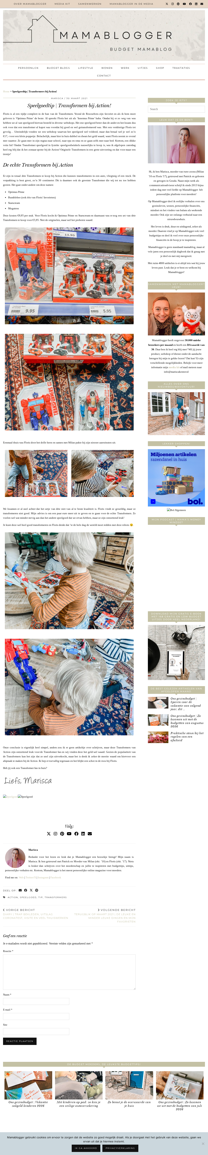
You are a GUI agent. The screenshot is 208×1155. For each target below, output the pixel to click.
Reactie (8, 951)
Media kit (62, 3)
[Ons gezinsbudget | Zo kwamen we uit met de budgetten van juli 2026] (180, 1085)
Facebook (55, 877)
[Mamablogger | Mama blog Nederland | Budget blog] (104, 35)
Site (5, 1024)
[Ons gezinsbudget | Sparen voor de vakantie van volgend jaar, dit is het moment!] (158, 703)
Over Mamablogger (30, 3)
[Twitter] (167, 4)
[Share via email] (20, 891)
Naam (7, 994)
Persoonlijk (28, 68)
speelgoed (28, 897)
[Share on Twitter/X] (31, 891)
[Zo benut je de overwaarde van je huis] (129, 1085)
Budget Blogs (58, 68)
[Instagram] (172, 4)
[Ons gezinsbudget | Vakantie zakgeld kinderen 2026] (28, 1085)
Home (6, 91)
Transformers (56, 897)
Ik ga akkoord (86, 1148)
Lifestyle (85, 68)
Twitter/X (31, 877)
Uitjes (143, 68)
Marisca (57, 98)
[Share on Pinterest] (37, 891)
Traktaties (181, 68)
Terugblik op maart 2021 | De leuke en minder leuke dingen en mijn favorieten (104, 915)
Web (21, 877)
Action (13, 897)
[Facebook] (190, 4)
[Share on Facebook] (26, 891)
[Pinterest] (178, 4)
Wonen (107, 68)
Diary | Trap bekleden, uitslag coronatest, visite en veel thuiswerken (35, 914)
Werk (125, 68)
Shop (160, 68)
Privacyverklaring (120, 1148)
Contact (104, 75)
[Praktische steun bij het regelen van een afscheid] (158, 737)
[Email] (202, 4)
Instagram (43, 877)
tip (40, 897)
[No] (203, 1144)
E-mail (7, 1009)
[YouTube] (184, 4)
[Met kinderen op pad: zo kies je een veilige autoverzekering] (79, 1085)
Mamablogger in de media (131, 3)
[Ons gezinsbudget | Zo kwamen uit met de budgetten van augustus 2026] (158, 720)
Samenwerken (90, 3)
